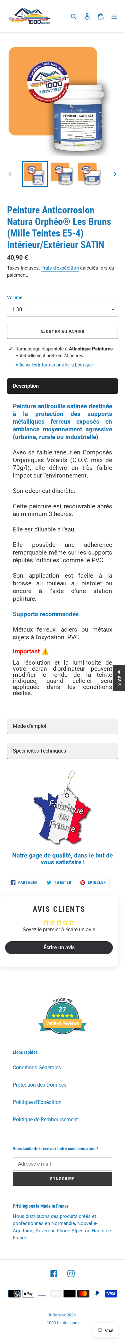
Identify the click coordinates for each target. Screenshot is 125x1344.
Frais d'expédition (60, 268)
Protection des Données (39, 1085)
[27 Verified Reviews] (62, 1046)
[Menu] (114, 16)
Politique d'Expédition (37, 1102)
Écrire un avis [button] (59, 947)
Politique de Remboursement (45, 1119)
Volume (14, 297)
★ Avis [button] (119, 678)
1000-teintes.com (63, 1322)
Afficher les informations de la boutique (54, 364)
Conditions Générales (37, 1067)
